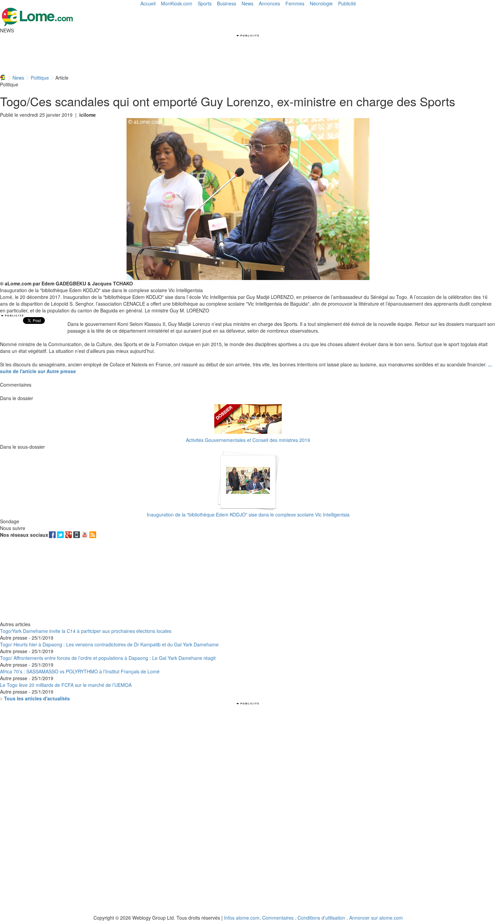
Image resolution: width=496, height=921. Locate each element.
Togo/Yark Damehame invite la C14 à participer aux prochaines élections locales (85, 630)
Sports (205, 3)
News (247, 3)
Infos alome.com (241, 917)
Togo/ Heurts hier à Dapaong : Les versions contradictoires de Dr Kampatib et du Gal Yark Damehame (109, 644)
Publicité (347, 3)
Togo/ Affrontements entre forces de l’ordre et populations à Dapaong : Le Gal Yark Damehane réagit (108, 657)
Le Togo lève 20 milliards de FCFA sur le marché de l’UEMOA (66, 684)
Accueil (148, 3)
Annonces (269, 3)
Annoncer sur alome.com (376, 917)
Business (226, 3)
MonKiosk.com (176, 3)
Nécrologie (321, 3)
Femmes (294, 3)
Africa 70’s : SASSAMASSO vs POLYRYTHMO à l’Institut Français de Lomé (80, 671)
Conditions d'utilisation (321, 917)
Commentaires (278, 917)
